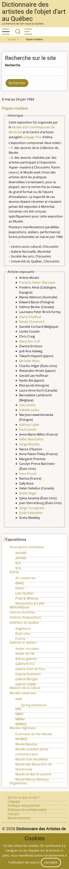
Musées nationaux (23, 693)
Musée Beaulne (26, 744)
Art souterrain (25, 578)
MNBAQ (20, 724)
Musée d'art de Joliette (31, 759)
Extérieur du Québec (24, 622)
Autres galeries (26, 659)
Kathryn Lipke (29, 425)
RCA (18, 563)
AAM (18, 699)
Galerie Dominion (28, 674)
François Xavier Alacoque (37, 282)
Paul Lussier (28, 429)
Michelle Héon (29, 361)
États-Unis (22, 634)
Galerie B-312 (24, 664)
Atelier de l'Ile (25, 654)
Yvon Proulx (27, 474)
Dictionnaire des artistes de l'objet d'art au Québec (34, 11)
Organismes (18, 783)
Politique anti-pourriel (23, 806)
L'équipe (14, 802)
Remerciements (19, 818)
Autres (14, 572)
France (20, 639)
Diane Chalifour (30, 317)
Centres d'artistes (22, 612)
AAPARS (21, 553)
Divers (20, 588)
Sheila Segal (27, 493)
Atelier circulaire (27, 649)
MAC (18, 709)
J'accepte (50, 862)
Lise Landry (27, 405)
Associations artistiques (27, 547)
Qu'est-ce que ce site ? (24, 797)
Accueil (12, 39)
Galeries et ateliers (23, 642)
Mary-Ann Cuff (29, 341)
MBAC (19, 714)
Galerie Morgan (26, 679)
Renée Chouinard (31, 322)
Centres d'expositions (25, 617)
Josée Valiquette (30, 513)
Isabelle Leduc (29, 410)
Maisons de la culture (25, 688)
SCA (18, 568)
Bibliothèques (20, 607)
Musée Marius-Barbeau (32, 779)
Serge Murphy (29, 444)
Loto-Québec (24, 593)
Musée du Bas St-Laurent (33, 774)
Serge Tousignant (31, 508)
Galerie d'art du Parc (30, 669)
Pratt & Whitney (26, 598)
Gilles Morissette (31, 439)
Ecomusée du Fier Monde (33, 734)
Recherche (12, 65)
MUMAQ (21, 739)
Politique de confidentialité (27, 810)
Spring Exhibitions (34, 705)
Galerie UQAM (25, 684)
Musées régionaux (23, 728)
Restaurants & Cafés (30, 603)
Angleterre (23, 628)
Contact (13, 814)
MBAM (20, 719)
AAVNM (20, 558)
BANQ (19, 583)
